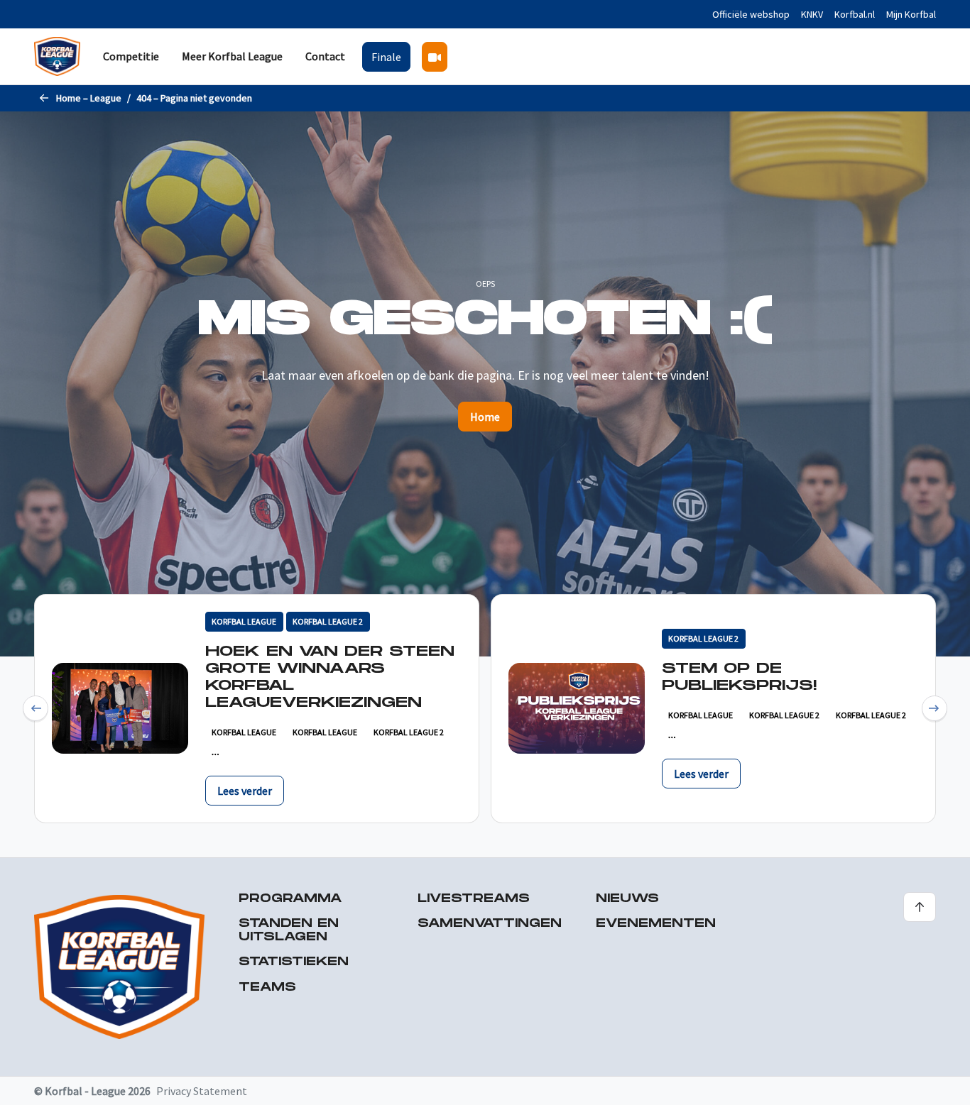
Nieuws (627, 899)
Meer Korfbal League (232, 56)
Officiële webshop (751, 14)
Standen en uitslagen (289, 930)
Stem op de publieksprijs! (739, 677)
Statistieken (294, 962)
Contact (325, 56)
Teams (267, 987)
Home (485, 416)
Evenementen (656, 923)
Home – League (88, 98)
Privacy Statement (201, 1091)
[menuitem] (131, 56)
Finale (386, 57)
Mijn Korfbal (911, 14)
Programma (290, 899)
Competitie (131, 56)
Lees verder (244, 791)
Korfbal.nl (854, 14)
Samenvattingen (490, 923)
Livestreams (474, 899)
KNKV (812, 14)
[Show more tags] (215, 754)
